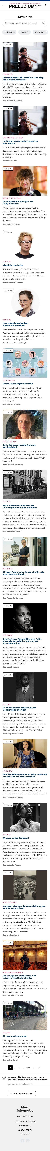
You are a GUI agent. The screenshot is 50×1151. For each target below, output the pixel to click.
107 (33, 1067)
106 (28, 1067)
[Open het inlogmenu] (46, 5)
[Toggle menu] (4, 5)
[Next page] (40, 1067)
